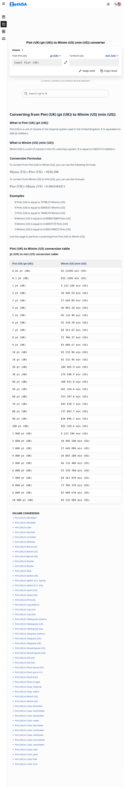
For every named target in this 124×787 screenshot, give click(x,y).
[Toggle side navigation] (3, 3)
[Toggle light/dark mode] (108, 4)
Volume (16, 50)
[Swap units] (65, 62)
